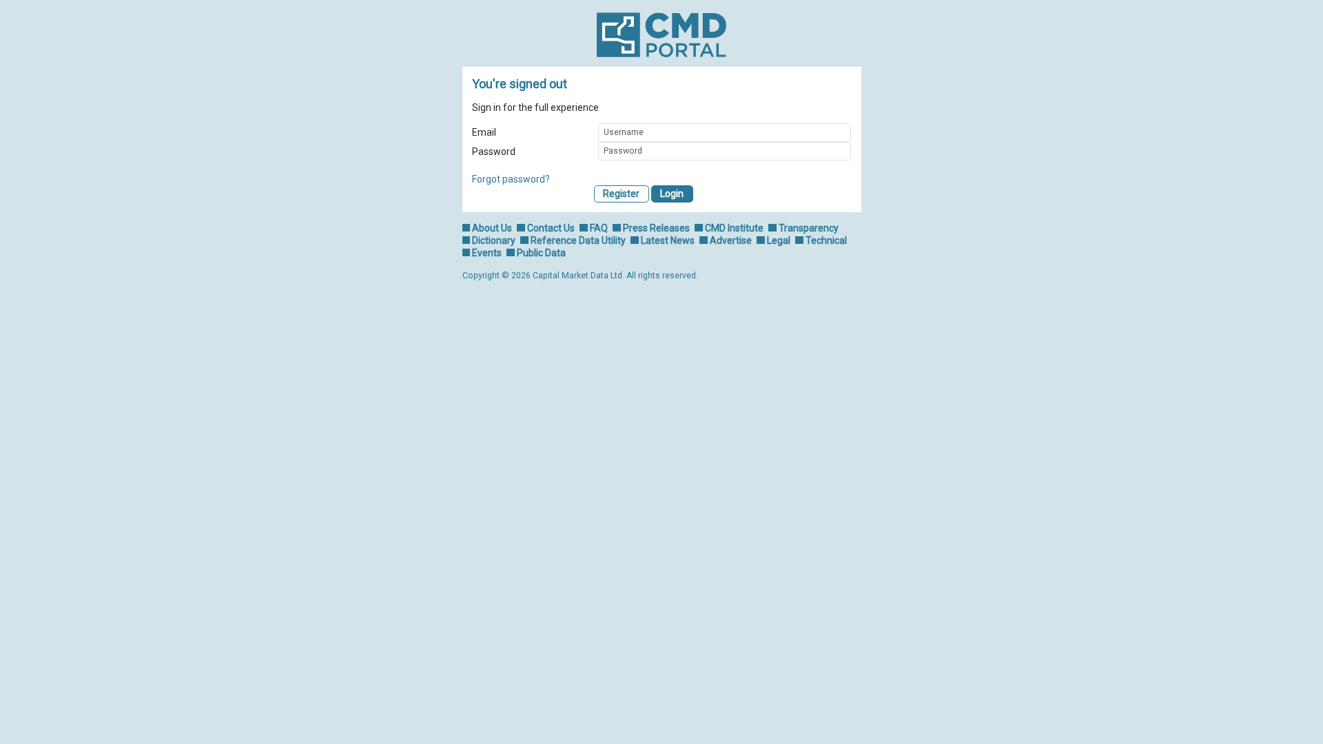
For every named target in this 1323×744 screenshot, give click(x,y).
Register (621, 193)
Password (493, 151)
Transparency (809, 228)
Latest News (668, 240)
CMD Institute (734, 228)
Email (484, 132)
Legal (778, 240)
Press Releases (656, 228)
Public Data (541, 252)
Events (487, 252)
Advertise (731, 240)
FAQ (599, 228)
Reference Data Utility (578, 240)
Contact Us (551, 228)
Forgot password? (511, 179)
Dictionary (493, 240)
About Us (492, 228)
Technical (826, 240)
